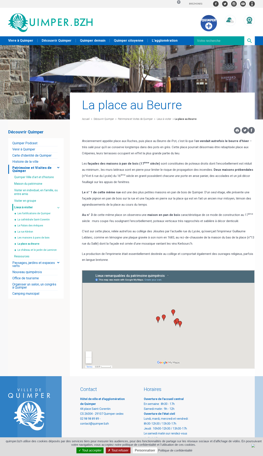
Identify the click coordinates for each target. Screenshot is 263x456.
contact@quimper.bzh (94, 423)
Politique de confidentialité (175, 450)
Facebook (216, 4)
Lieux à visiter (163, 119)
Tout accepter (91, 450)
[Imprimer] (237, 131)
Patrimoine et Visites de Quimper (135, 119)
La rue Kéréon (25, 231)
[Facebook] (251, 132)
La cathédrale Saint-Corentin (33, 219)
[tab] (36, 143)
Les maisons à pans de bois (33, 237)
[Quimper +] (209, 30)
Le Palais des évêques (30, 225)
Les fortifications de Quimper (34, 213)
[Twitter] (245, 132)
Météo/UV (230, 29)
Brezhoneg (195, 3)
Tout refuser (119, 450)
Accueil (86, 119)
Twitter (225, 4)
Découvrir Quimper (57, 40)
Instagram (234, 4)
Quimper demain (92, 40)
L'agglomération (165, 40)
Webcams (249, 29)
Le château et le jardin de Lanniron (37, 250)
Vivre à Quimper (20, 40)
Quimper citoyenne (128, 40)
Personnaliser (145, 450)
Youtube (243, 4)
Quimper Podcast (252, 4)
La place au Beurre (186, 119)
